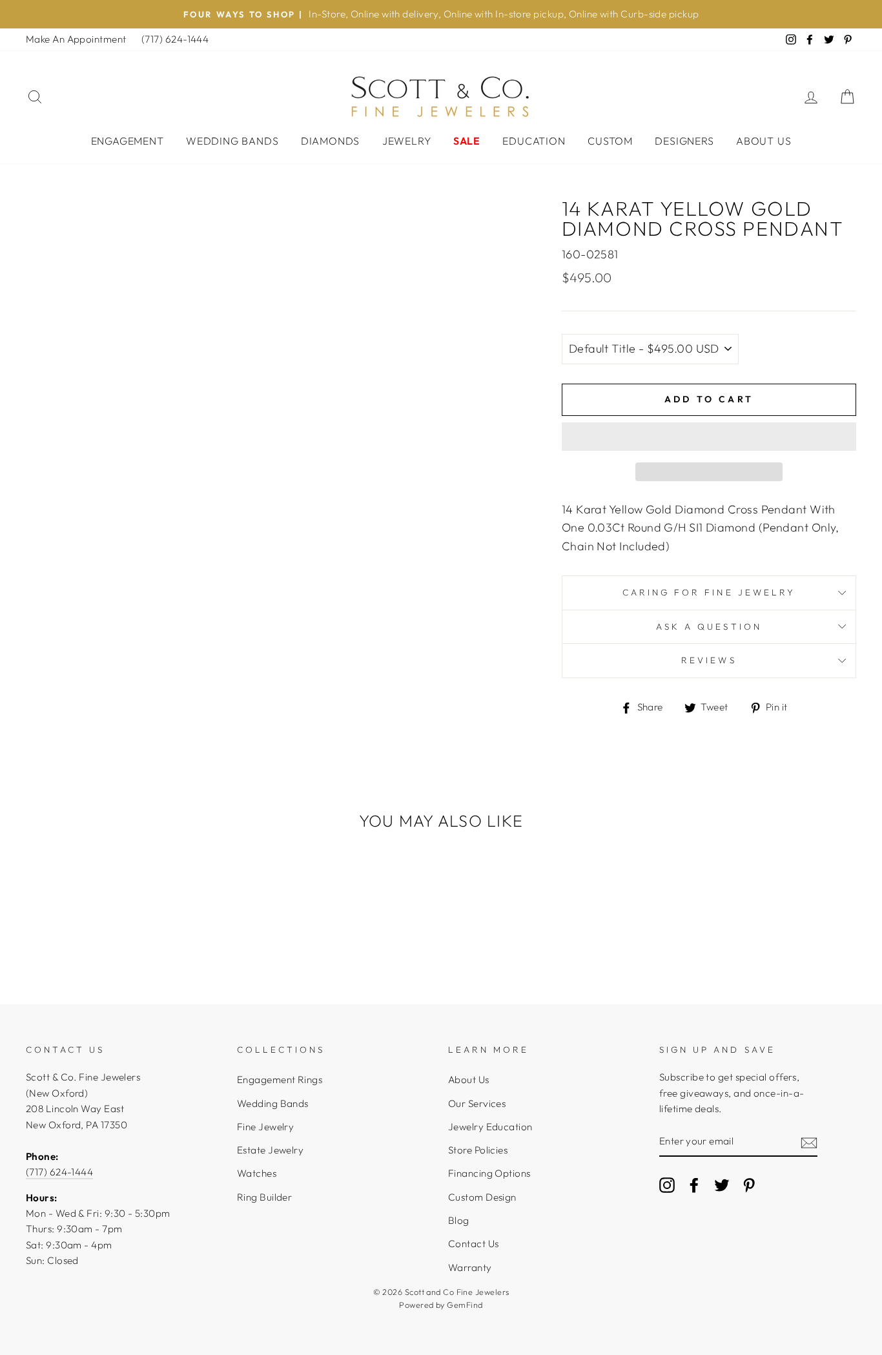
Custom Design (482, 1197)
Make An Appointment (76, 39)
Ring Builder (264, 1197)
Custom (610, 140)
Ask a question (709, 626)
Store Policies (478, 1150)
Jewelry (406, 140)
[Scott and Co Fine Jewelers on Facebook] (694, 1184)
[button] (709, 436)
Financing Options (489, 1173)
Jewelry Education (490, 1127)
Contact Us (473, 1243)
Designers (684, 140)
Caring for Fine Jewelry (708, 592)
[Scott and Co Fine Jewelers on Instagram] (667, 1184)
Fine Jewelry (265, 1127)
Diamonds (330, 140)
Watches (256, 1173)
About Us (763, 140)
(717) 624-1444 (175, 39)
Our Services (477, 1103)
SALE (466, 140)
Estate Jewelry (270, 1150)
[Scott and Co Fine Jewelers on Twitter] (722, 1184)
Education (533, 140)
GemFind (464, 1304)
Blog (458, 1220)
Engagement (127, 140)
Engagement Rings (279, 1079)
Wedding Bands (232, 140)
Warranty (470, 1267)
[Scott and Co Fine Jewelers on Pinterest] (749, 1184)
